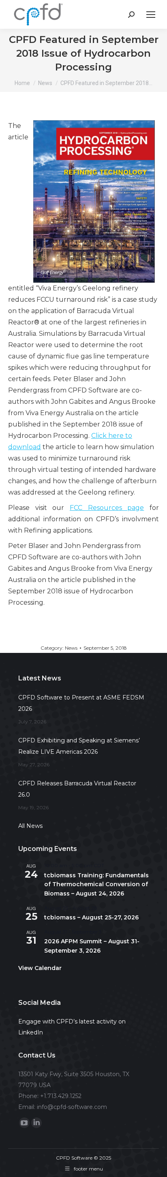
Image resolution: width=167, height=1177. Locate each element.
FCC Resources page (107, 508)
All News (30, 825)
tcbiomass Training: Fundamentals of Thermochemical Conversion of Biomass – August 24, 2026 (96, 884)
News (71, 648)
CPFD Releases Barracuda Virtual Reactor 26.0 (77, 789)
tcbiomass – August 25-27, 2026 (91, 917)
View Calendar (40, 968)
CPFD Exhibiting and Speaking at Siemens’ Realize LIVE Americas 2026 (79, 746)
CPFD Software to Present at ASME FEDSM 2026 (81, 703)
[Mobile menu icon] (151, 14)
